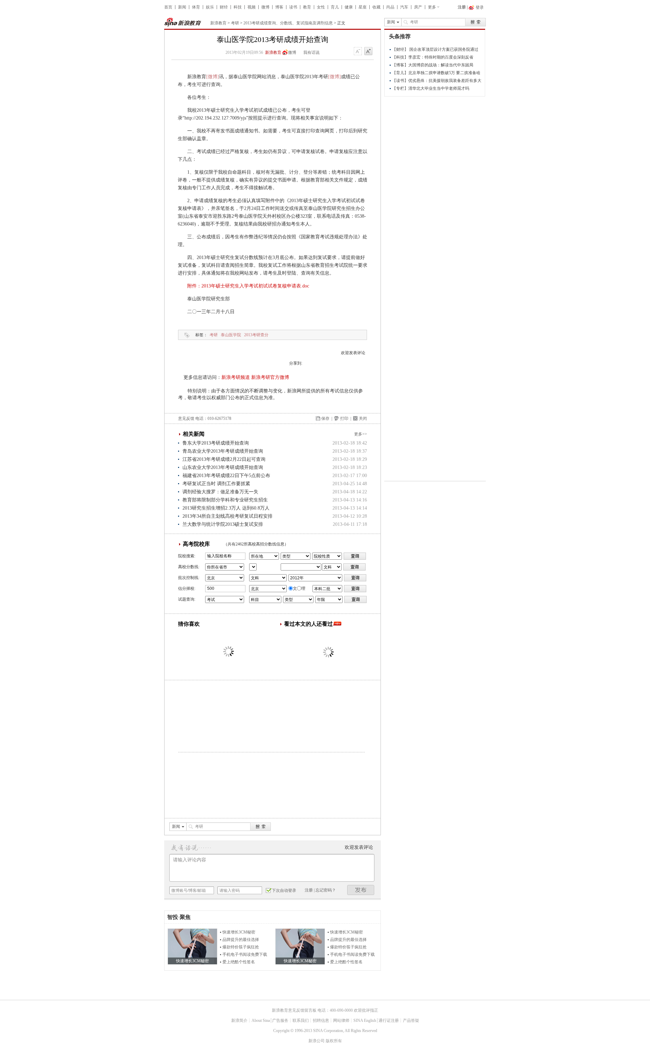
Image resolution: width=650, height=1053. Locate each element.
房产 (418, 7)
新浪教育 (218, 23)
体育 (196, 7)
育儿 (335, 7)
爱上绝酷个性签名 (238, 962)
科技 (238, 7)
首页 (168, 7)
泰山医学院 (231, 334)
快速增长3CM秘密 (238, 932)
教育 (307, 7)
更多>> (360, 434)
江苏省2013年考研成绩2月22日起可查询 (223, 459)
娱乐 (210, 7)
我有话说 (311, 52)
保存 (325, 418)
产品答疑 (411, 1020)
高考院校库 (196, 544)
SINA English (364, 1020)
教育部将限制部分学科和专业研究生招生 (225, 499)
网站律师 (341, 1020)
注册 (462, 7)
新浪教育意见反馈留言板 (294, 1010)
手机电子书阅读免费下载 (244, 954)
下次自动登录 (284, 890)
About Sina (261, 1020)
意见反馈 (186, 418)
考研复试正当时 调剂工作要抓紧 (216, 483)
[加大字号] (368, 51)
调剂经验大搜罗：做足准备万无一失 (220, 491)
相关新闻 (193, 434)
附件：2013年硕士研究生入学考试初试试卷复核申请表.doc (248, 285)
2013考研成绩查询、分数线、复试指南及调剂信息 (288, 23)
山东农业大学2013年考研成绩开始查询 (222, 467)
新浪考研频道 (235, 377)
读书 (293, 7)
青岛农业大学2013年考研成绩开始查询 (222, 451)
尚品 (390, 7)
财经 (224, 7)
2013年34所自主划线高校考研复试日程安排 (227, 516)
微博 (265, 7)
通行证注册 (388, 1020)
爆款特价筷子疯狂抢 (240, 947)
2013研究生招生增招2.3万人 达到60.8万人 (225, 508)
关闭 (363, 418)
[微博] (212, 76)
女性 (321, 7)
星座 (363, 7)
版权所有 (334, 1040)
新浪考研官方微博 (270, 377)
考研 (235, 23)
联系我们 (300, 1020)
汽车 (404, 7)
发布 (361, 890)
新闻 (182, 7)
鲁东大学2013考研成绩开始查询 (215, 443)
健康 (349, 7)
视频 (251, 7)
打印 (344, 418)
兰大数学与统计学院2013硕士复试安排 (222, 524)
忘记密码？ (326, 890)
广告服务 (280, 1020)
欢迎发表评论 (353, 352)
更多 (432, 7)
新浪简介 (239, 1020)
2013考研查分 (256, 334)
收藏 (376, 7)
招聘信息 (321, 1020)
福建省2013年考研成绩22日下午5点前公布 (226, 475)
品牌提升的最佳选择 (240, 939)
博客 (279, 7)
